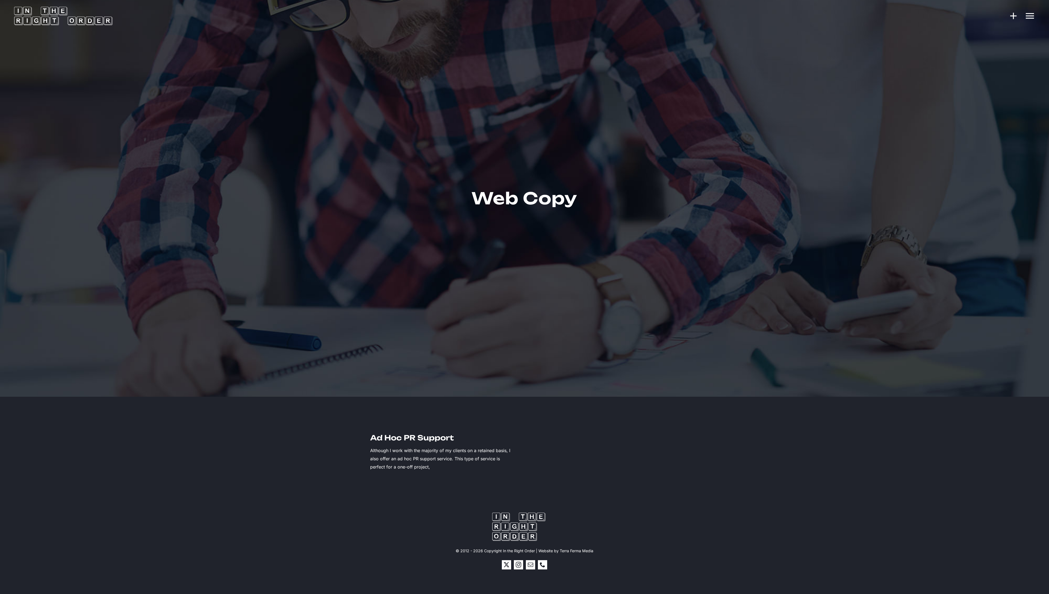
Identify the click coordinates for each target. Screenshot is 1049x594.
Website (545, 550)
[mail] (530, 564)
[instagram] (518, 564)
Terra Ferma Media (576, 550)
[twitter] (506, 564)
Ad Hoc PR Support (412, 437)
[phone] (542, 564)
